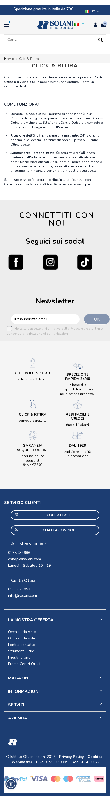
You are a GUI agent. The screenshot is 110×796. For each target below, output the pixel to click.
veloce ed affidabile (32, 379)
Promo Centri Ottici (24, 663)
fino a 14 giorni (77, 425)
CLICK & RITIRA (32, 414)
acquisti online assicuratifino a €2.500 (33, 460)
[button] (92, 11)
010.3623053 (19, 589)
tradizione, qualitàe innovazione (77, 454)
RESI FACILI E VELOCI (77, 416)
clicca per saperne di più (71, 184)
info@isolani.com (22, 595)
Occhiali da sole (21, 638)
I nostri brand (19, 657)
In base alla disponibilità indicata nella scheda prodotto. (77, 389)
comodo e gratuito (32, 420)
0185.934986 (19, 552)
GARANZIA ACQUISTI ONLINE (33, 447)
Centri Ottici (23, 580)
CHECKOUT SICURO (32, 373)
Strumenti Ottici (21, 651)
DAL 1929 (77, 445)
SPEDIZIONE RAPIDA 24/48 (77, 376)
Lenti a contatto (21, 644)
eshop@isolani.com (24, 559)
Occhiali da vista (22, 631)
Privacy (75, 328)
